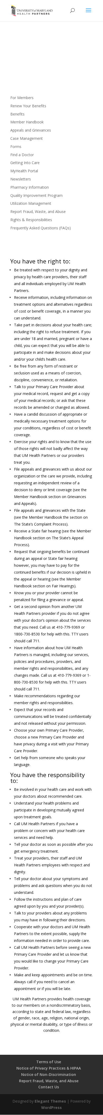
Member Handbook (27, 121)
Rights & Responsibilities (31, 219)
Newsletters (20, 179)
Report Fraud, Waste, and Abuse (38, 211)
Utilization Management (30, 203)
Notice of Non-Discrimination (48, 1074)
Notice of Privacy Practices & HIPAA (48, 1068)
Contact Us (48, 1086)
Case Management (26, 138)
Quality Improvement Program (36, 195)
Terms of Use (48, 1061)
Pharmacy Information (29, 187)
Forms (15, 146)
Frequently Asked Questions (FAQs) (40, 227)
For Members (22, 97)
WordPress (51, 1107)
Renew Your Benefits (28, 105)
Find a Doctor (22, 154)
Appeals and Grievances (30, 130)
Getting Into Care (25, 162)
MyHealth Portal (24, 170)
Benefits (17, 114)
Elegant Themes (50, 1101)
